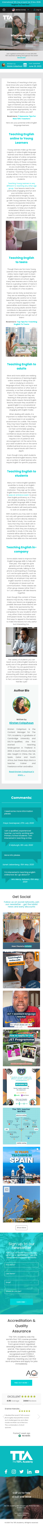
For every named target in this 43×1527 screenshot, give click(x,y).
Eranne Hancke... (13, 1408)
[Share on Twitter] (21, 1472)
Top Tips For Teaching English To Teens (25, 323)
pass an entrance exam (19, 495)
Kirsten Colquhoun (14, 66)
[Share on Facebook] (6, 1472)
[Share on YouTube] (37, 1472)
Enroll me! (21, 57)
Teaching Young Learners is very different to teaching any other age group (22, 186)
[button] (21, 930)
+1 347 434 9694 (21, 1497)
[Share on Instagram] (14, 1472)
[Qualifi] (21, 1374)
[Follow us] (29, 1472)
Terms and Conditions (21, 1513)
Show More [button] (21, 1227)
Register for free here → (22, 4)
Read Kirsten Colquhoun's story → (21, 773)
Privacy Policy (21, 1515)
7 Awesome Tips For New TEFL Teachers (24, 117)
